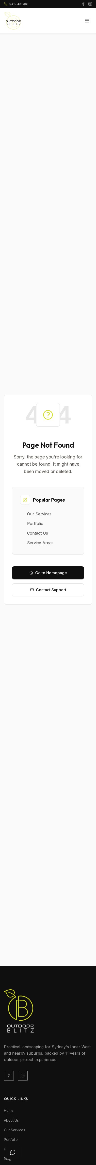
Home (9, 1110)
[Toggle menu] (87, 21)
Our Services (14, 1130)
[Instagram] (23, 1076)
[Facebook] (9, 1076)
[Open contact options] (13, 1152)
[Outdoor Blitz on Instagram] (90, 4)
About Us (11, 1120)
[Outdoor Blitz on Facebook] (83, 4)
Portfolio (11, 1139)
